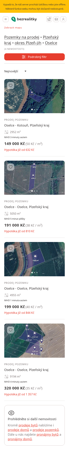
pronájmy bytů (48, 434)
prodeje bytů (28, 425)
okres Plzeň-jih (28, 42)
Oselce (51, 42)
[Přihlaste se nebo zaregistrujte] (63, 19)
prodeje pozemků (46, 430)
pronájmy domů (20, 439)
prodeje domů (18, 430)
